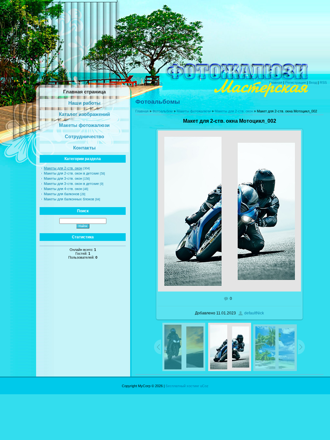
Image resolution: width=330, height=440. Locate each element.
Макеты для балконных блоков (69, 199)
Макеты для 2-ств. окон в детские (71, 173)
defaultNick (254, 313)
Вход (313, 82)
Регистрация (295, 82)
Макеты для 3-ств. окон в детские (71, 184)
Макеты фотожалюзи (194, 111)
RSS (323, 82)
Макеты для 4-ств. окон (63, 189)
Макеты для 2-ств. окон (63, 168)
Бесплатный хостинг (182, 386)
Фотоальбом (162, 111)
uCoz (204, 386)
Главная (275, 82)
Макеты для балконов (61, 194)
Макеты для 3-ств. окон (63, 178)
